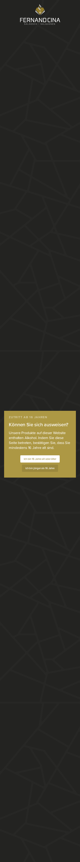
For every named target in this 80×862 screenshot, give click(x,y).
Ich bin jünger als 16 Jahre (40, 468)
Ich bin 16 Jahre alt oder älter (40, 459)
